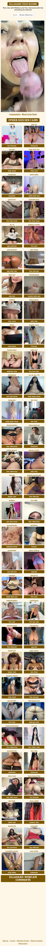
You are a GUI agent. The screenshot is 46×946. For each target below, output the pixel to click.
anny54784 (34, 625)
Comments (14, 114)
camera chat (34, 822)
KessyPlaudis (12, 525)
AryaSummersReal (11, 726)
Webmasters (23, 943)
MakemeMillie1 (12, 600)
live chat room (11, 221)
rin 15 (12, 225)
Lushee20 (34, 826)
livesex (34, 547)
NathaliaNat (34, 600)
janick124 (12, 199)
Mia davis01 (11, 701)
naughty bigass (12, 676)
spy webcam (12, 246)
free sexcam (34, 697)
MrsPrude (12, 400)
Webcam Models (37, 941)
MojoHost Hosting (23, 941)
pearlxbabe (12, 550)
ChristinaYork (34, 275)
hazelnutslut (12, 350)
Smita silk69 (34, 801)
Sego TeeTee (34, 651)
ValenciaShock (34, 425)
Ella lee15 (34, 575)
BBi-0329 (12, 801)
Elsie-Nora (12, 776)
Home (15, 15)
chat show (12, 346)
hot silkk (34, 500)
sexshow (11, 196)
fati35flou (34, 525)
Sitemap (5, 941)
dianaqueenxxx (34, 701)
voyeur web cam (34, 296)
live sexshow (12, 847)
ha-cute (12, 149)
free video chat (34, 747)
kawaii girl (12, 651)
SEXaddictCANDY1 (11, 851)
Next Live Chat (29, 114)
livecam (34, 346)
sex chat (34, 421)
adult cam (12, 822)
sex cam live (12, 572)
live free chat (34, 371)
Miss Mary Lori (34, 149)
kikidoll (12, 300)
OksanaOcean (12, 625)
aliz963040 (12, 375)
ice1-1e (34, 726)
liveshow (34, 446)
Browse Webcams (26, 15)
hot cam (34, 246)
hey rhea (34, 751)
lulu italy (34, 400)
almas (12, 325)
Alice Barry (34, 250)
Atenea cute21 (34, 450)
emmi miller (34, 174)
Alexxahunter (12, 751)
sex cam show (11, 396)
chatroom (34, 146)
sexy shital (34, 851)
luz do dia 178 (34, 375)
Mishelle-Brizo (34, 199)
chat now (34, 171)
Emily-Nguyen (12, 450)
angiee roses (34, 325)
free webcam (34, 496)
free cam (34, 597)
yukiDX (12, 124)
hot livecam (11, 146)
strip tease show (34, 396)
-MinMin (12, 475)
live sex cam (34, 622)
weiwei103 (12, 826)
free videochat (11, 446)
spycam (34, 572)
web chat (34, 321)
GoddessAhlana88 (34, 475)
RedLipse (12, 500)
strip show (12, 171)
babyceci (34, 350)
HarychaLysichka (34, 776)
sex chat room (11, 521)
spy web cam (12, 271)
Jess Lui (34, 124)
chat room (12, 321)
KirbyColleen (34, 300)
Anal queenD (12, 250)
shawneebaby (12, 425)
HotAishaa (12, 174)
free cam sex (34, 271)
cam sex (12, 296)
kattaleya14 (34, 676)
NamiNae (12, 575)
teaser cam (12, 496)
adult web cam (34, 196)
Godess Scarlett (34, 225)
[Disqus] (23, 911)
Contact (12, 941)
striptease (34, 872)
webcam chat (12, 371)
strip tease (12, 872)
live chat (12, 722)
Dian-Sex (12, 275)
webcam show (11, 547)
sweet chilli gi (34, 550)
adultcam (11, 772)
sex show (34, 672)
